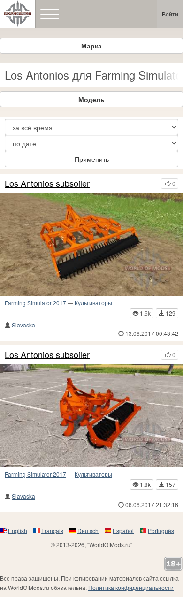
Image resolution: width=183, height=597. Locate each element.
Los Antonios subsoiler (47, 183)
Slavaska (23, 325)
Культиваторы (93, 303)
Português (161, 530)
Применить (92, 159)
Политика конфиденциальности (131, 587)
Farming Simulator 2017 (35, 303)
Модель (91, 99)
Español (123, 530)
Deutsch (88, 530)
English (17, 530)
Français (52, 530)
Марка (91, 45)
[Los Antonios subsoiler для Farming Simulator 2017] (91, 244)
